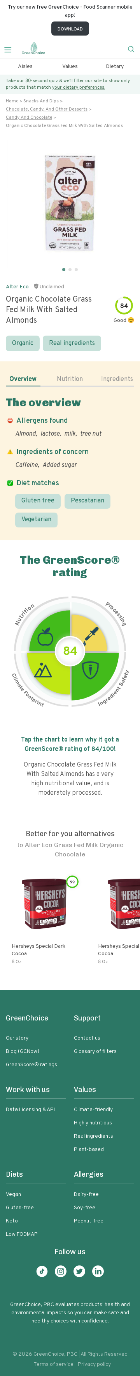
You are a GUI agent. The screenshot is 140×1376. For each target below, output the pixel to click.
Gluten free (37, 501)
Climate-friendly (93, 1109)
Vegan (13, 1194)
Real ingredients (72, 343)
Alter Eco (17, 287)
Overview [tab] (23, 379)
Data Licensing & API (30, 1109)
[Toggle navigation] (11, 48)
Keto (12, 1221)
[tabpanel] (70, 461)
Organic (22, 343)
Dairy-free (86, 1194)
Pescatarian (87, 501)
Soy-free (84, 1207)
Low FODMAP (22, 1234)
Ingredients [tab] (117, 379)
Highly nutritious (93, 1123)
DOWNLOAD (70, 29)
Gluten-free (20, 1207)
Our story (17, 1038)
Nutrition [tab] (70, 379)
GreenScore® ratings (31, 1064)
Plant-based (89, 1149)
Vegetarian (36, 520)
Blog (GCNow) (22, 1051)
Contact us (87, 1038)
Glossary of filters (95, 1051)
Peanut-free (88, 1221)
